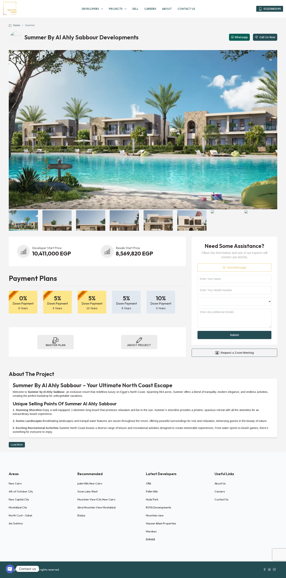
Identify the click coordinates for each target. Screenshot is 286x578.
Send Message (236, 267)
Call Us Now (265, 37)
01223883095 (272, 9)
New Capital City (19, 499)
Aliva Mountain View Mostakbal (96, 507)
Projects (116, 9)
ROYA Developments (158, 507)
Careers (150, 9)
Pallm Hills (152, 491)
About (167, 9)
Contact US (186, 9)
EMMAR (150, 539)
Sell (135, 9)
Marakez (151, 531)
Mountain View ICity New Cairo (96, 499)
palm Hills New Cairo (89, 483)
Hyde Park (152, 499)
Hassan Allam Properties (161, 523)
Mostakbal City (18, 507)
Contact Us (221, 499)
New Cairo (15, 483)
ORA (148, 483)
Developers (90, 9)
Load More (17, 444)
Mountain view (155, 515)
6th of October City (21, 491)
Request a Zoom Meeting (237, 352)
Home (16, 25)
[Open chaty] (10, 569)
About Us (220, 483)
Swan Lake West (87, 491)
